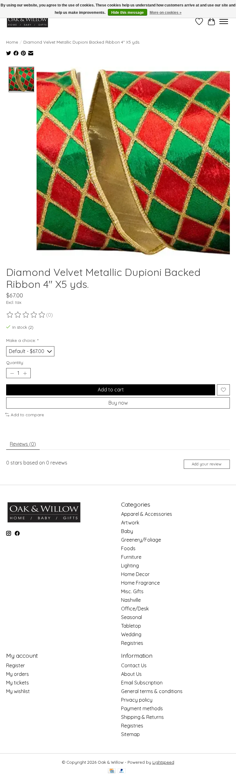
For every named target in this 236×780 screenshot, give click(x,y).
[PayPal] (122, 771)
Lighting (130, 565)
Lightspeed (163, 762)
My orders (17, 674)
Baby (127, 531)
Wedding (131, 634)
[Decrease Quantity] (12, 373)
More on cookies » (166, 12)
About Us (131, 674)
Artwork (130, 522)
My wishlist (18, 691)
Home (12, 42)
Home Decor (135, 574)
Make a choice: (22, 340)
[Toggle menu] (224, 21)
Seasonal (131, 617)
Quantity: (15, 362)
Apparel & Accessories (146, 514)
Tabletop (131, 626)
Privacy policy (136, 700)
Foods (128, 548)
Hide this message (127, 12)
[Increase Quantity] (25, 373)
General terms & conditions (152, 691)
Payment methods (142, 708)
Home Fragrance (140, 583)
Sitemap (130, 734)
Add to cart (111, 389)
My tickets (17, 683)
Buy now (118, 403)
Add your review (207, 463)
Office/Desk (135, 609)
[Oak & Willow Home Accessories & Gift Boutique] (27, 21)
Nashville (131, 600)
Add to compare (27, 414)
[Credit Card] (112, 771)
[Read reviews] (26, 315)
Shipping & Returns (142, 717)
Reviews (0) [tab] (23, 444)
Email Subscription (142, 683)
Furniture (131, 557)
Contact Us (134, 665)
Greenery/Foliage (141, 540)
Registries (132, 643)
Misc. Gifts (132, 591)
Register (15, 665)
